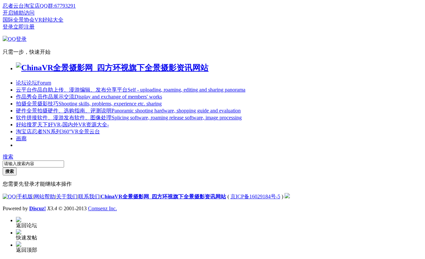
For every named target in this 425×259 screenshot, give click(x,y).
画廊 (21, 138)
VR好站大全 (49, 20)
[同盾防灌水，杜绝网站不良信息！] (287, 196)
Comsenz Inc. (102, 208)
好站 (62, 124)
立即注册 (24, 27)
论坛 (33, 83)
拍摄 (89, 103)
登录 (8, 27)
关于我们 (66, 196)
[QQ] (9, 196)
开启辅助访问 (19, 13)
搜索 (8, 157)
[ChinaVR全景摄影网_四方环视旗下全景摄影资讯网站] (112, 67)
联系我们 (89, 196)
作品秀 (89, 96)
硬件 (128, 110)
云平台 (130, 90)
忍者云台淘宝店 (21, 6)
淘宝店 (58, 131)
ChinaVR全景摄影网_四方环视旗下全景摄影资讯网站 (163, 196)
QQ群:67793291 (58, 6)
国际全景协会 (19, 20)
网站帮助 (44, 196)
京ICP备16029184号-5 (255, 196)
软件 (129, 117)
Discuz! (37, 208)
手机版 (25, 196)
